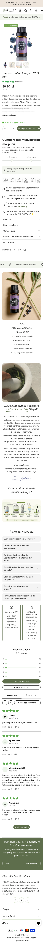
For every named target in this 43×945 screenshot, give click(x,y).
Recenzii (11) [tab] (12, 695)
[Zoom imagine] (21, 41)
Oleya (25, 935)
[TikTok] (27, 900)
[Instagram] (21, 900)
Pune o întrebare (21, 687)
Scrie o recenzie (22, 681)
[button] (20, 10)
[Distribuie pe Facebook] (14, 249)
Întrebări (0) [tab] (31, 695)
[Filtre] (10, 702)
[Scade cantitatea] (5, 128)
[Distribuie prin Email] (24, 249)
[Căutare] (25, 10)
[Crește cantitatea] (13, 129)
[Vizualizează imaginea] (5, 65)
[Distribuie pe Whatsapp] (19, 249)
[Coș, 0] (36, 10)
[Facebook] (15, 900)
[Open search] (4, 702)
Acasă (5, 17)
